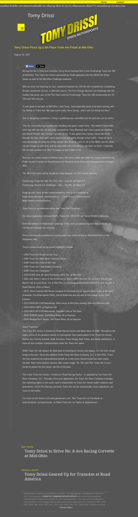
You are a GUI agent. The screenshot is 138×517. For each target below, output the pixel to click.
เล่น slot (32, 2)
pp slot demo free (116, 6)
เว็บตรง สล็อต (20, 2)
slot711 (68, 6)
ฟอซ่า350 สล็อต (43, 2)
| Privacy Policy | (66, 507)
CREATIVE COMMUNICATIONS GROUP (60, 496)
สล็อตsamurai (78, 6)
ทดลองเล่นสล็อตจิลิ (32, 6)
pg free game (58, 2)
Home (104, 2)
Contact (120, 2)
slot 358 (4, 2)
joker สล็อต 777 (73, 2)
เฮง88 (11, 2)
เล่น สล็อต (47, 6)
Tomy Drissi (41, 15)
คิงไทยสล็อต (87, 2)
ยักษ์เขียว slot (16, 6)
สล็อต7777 (91, 6)
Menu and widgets (21, 27)
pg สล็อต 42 (58, 6)
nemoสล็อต (102, 6)
